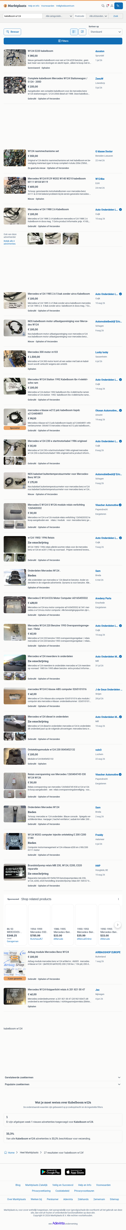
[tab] (74, 31)
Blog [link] (18, 1185)
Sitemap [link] (114, 1199)
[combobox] (23, 16)
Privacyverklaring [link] (41, 1190)
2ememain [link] (99, 1199)
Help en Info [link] (84, 1185)
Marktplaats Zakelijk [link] (36, 1185)
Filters (64, 41)
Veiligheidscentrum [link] (65, 6)
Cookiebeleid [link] (62, 1190)
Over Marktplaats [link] (16, 1199)
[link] (14, 5)
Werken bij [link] (36, 1199)
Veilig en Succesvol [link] (62, 1185)
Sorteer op (94, 26)
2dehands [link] (83, 1199)
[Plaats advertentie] (118, 5)
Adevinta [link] (68, 1199)
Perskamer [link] (52, 1199)
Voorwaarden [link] (47, 6)
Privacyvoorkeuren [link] (84, 1190)
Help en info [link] (33, 6)
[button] (107, 5)
